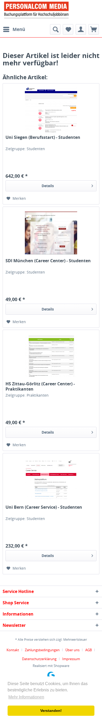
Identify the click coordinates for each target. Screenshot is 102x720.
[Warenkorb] (93, 29)
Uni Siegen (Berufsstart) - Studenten (42, 137)
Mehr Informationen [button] (26, 697)
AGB (88, 650)
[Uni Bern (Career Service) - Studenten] (51, 479)
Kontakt (13, 650)
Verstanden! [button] (51, 710)
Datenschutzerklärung (39, 658)
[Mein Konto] (81, 29)
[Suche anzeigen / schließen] (55, 29)
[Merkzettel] (68, 29)
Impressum (71, 658)
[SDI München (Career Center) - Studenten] (51, 233)
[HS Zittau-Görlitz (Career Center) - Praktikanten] (51, 356)
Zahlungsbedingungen (42, 650)
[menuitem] (14, 29)
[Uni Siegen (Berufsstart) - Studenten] (51, 109)
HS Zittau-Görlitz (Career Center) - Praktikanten (40, 386)
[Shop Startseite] (51, 9)
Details (48, 185)
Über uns (72, 650)
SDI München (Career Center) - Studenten (48, 261)
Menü (19, 29)
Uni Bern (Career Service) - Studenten (43, 507)
